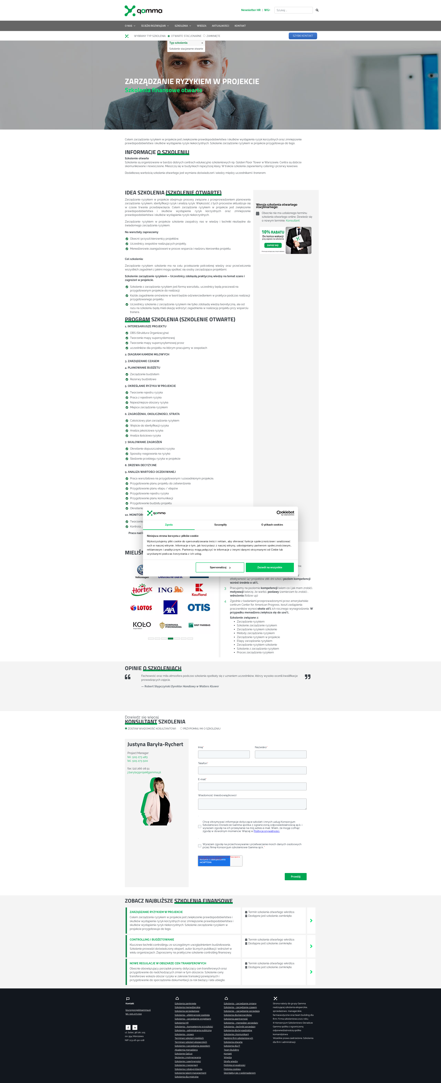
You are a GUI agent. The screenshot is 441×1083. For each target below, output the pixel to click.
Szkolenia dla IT (232, 1046)
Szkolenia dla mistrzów (187, 1076)
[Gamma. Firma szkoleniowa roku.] (143, 10)
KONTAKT (240, 25)
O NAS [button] (128, 25)
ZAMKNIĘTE (213, 36)
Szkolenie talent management (190, 1073)
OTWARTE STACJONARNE (186, 36)
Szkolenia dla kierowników (238, 1015)
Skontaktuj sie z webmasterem (240, 1073)
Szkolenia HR (181, 1023)
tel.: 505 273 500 (137, 760)
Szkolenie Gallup (183, 1053)
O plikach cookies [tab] (272, 524)
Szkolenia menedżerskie (187, 1007)
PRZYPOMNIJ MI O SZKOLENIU (201, 728)
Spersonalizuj (218, 567)
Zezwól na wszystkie (269, 567)
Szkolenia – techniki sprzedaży (239, 1026)
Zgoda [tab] (169, 524)
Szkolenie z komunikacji (236, 1034)
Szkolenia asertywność (236, 1019)
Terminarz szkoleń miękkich (189, 1038)
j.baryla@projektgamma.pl (144, 772)
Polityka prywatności (234, 1065)
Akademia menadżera (186, 1050)
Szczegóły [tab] (220, 524)
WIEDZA (201, 25)
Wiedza (228, 1057)
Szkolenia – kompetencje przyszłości (194, 1026)
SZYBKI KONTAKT (303, 35)
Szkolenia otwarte (233, 1042)
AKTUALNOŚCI (220, 25)
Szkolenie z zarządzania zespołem (192, 1046)
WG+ (267, 10)
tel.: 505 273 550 (134, 1014)
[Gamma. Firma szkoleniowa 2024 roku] (128, 36)
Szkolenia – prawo (184, 1034)
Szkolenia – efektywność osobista (192, 1015)
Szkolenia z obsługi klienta (188, 1069)
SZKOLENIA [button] (181, 25)
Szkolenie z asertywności (188, 1061)
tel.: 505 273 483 (137, 757)
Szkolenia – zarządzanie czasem (240, 1007)
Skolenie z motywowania (188, 1057)
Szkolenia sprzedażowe (187, 1011)
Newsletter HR (251, 10)
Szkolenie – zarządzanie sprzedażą (242, 1011)
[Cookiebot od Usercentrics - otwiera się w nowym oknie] (279, 513)
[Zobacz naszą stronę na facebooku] (128, 1027)
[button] (132, 598)
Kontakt (228, 1053)
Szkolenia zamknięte (185, 1003)
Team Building (231, 1050)
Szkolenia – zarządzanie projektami (193, 1019)
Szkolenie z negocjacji (186, 1065)
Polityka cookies (232, 1069)
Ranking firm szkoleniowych (238, 1038)
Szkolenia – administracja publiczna (193, 1030)
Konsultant (293, 220)
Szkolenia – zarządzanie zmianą (240, 1003)
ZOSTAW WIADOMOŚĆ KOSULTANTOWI (152, 728)
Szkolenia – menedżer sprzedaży (241, 1023)
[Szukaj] (316, 10)
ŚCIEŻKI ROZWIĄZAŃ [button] (153, 25)
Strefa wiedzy (231, 1061)
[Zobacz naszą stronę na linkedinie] (135, 1027)
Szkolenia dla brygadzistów (238, 1030)
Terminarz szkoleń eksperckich (191, 1042)
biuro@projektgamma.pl (138, 1010)
